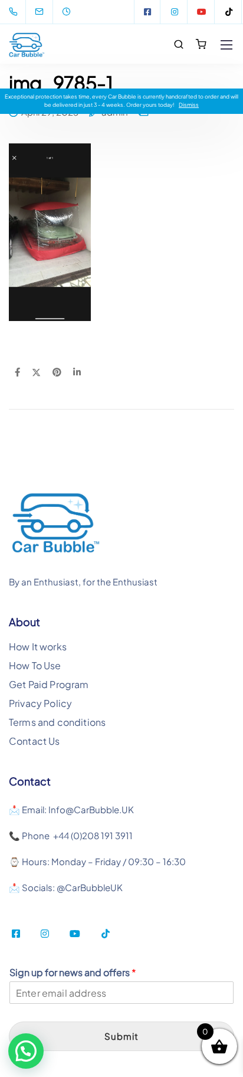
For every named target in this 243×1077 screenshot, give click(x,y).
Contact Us (34, 741)
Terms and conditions (57, 722)
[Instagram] (175, 12)
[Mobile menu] (226, 44)
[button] (26, 1051)
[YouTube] (202, 12)
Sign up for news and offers (72, 972)
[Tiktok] (229, 12)
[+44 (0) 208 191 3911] (15, 12)
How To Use (35, 665)
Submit (121, 1036)
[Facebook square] (147, 12)
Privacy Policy (40, 703)
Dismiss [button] (189, 105)
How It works (38, 646)
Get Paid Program (49, 684)
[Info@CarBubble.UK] (47, 12)
